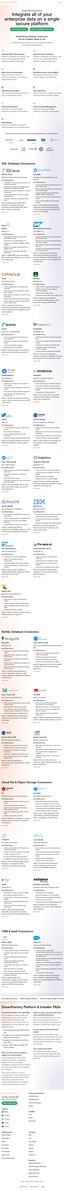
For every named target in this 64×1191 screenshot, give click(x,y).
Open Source (6, 1155)
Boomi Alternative (34, 1170)
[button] (58, 2)
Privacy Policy (34, 1187)
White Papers (6, 1138)
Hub (30, 1138)
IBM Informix (37, 506)
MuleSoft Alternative (35, 1163)
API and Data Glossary (8, 1158)
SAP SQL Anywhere (9, 549)
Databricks (37, 375)
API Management (34, 1099)
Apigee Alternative (34, 1173)
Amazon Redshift (39, 419)
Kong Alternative (33, 1176)
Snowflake (37, 174)
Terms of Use (23, 1187)
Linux (30, 1114)
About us (31, 1145)
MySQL (4, 229)
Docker (31, 1118)
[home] (9, 3)
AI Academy (5, 1148)
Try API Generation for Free (19, 29)
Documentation (6, 1135)
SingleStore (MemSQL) (41, 462)
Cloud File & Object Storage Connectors (52, 998)
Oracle (4, 279)
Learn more (5, 212)
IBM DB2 (36, 279)
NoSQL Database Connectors (29, 998)
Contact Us (32, 1155)
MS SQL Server (7, 174)
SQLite (4, 419)
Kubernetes (32, 1121)
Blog (30, 1135)
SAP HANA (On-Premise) (42, 229)
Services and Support (35, 1103)
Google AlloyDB (7, 506)
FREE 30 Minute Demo (10, 1103)
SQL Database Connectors (9, 998)
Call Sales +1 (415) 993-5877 (10, 1097)
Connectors (5, 1145)
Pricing (31, 1106)
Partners (31, 1148)
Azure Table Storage (9, 462)
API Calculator (6, 1151)
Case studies (32, 1141)
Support (31, 1151)
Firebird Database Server (42, 549)
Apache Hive (6, 591)
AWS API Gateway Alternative (37, 1166)
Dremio (4, 329)
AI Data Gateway (33, 1096)
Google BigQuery (8, 375)
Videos (4, 1141)
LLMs (42, 1187)
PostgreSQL (37, 329)
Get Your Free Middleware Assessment (42, 29)
